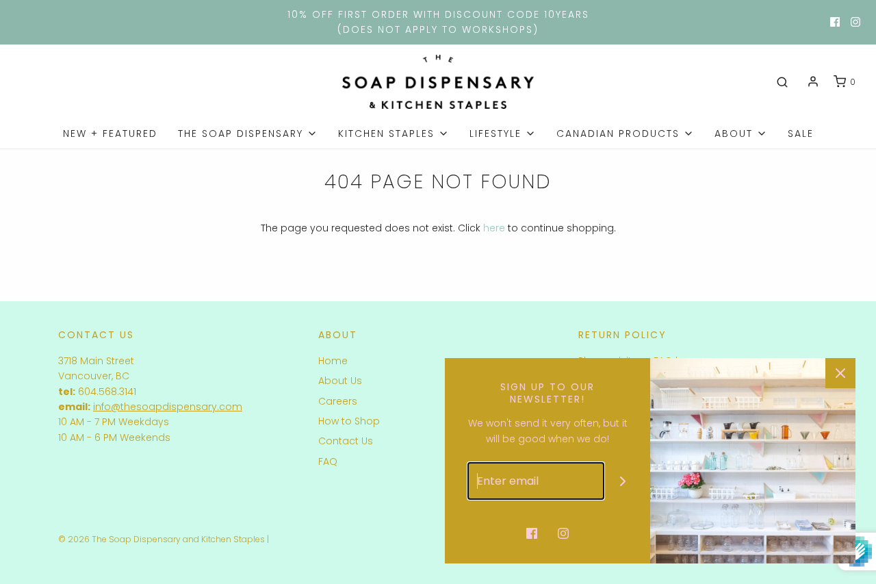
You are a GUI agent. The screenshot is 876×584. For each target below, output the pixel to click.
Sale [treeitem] (801, 133)
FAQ (327, 461)
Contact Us (345, 441)
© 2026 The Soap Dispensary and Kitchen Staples (161, 539)
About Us (340, 381)
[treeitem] (248, 133)
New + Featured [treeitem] (110, 133)
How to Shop (349, 421)
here (494, 228)
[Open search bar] (782, 82)
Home (333, 361)
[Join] (623, 481)
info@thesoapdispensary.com (167, 407)
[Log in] (813, 81)
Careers (337, 401)
